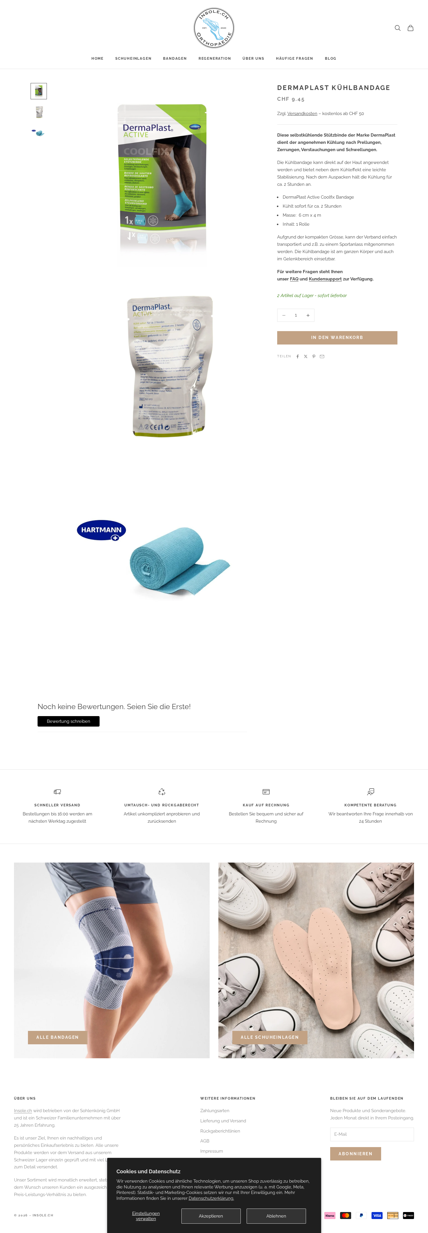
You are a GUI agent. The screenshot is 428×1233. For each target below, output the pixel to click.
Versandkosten (302, 113)
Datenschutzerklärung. (211, 1198)
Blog (331, 58)
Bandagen (175, 58)
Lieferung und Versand (223, 1121)
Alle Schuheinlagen (270, 1037)
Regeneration (215, 58)
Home (97, 58)
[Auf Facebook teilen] (297, 356)
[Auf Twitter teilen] (305, 356)
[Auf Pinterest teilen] (314, 356)
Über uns (253, 58)
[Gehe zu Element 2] (39, 112)
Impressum (211, 1151)
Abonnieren (356, 1153)
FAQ (294, 279)
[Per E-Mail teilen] (322, 356)
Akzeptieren (211, 1216)
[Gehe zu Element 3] (39, 133)
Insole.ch (23, 1110)
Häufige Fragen (294, 58)
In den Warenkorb (337, 337)
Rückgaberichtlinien (220, 1131)
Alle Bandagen (57, 1037)
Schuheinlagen (133, 58)
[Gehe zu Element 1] (39, 91)
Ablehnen (276, 1216)
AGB (204, 1141)
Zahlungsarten (214, 1110)
